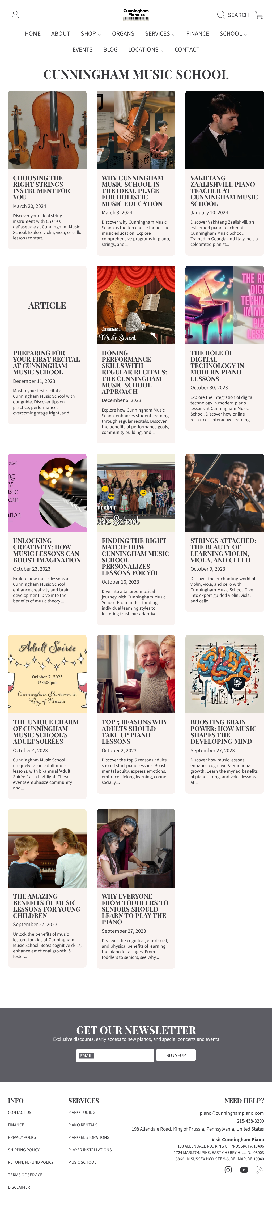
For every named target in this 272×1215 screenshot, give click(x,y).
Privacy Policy (22, 1137)
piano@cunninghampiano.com (232, 1113)
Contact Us (19, 1112)
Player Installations (90, 1150)
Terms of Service (25, 1175)
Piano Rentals (82, 1125)
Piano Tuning (81, 1112)
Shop (89, 33)
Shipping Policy (24, 1150)
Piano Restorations (88, 1137)
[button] (234, 15)
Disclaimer (19, 1187)
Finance (16, 1125)
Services (158, 33)
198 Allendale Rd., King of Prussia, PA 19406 (220, 1146)
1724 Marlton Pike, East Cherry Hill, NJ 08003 (219, 1152)
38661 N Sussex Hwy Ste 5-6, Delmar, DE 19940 (220, 1159)
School (231, 33)
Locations (144, 49)
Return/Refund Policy (31, 1162)
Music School (82, 1162)
